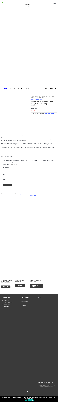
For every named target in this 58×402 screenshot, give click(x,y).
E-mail (4, 179)
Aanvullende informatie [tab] (12, 135)
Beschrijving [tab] (3, 135)
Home (32, 96)
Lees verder (5, 286)
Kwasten (43, 96)
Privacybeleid (30, 400)
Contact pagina (6, 306)
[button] (26, 395)
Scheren (40, 96)
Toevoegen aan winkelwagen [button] (35, 286)
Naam (4, 174)
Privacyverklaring (23, 300)
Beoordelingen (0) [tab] (21, 135)
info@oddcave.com (7, 304)
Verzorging (36, 96)
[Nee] (56, 399)
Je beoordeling (6, 167)
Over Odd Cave (23, 305)
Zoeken (54, 3)
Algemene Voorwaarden (24, 301)
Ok (26, 400)
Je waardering (6, 164)
